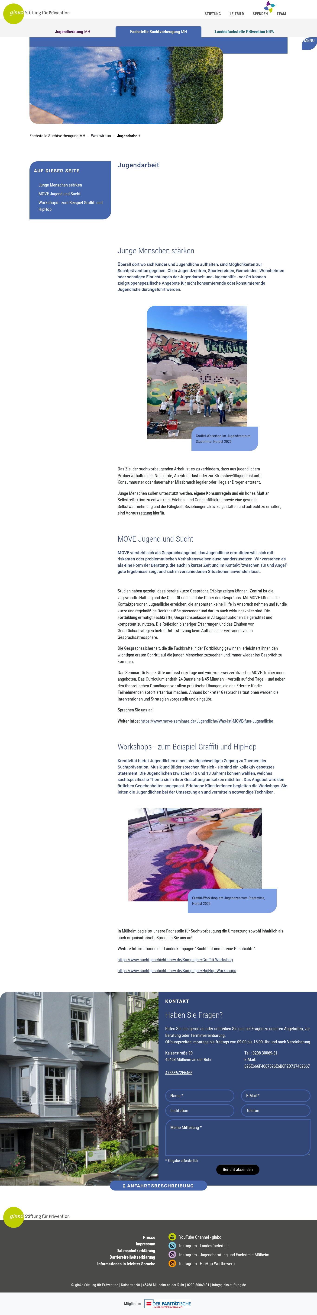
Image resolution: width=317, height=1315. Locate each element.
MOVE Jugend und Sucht (60, 193)
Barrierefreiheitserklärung (132, 1257)
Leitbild (237, 14)
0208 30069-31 (265, 1053)
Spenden (260, 14)
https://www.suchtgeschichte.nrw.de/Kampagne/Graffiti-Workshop (175, 959)
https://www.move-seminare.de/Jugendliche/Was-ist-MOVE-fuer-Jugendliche (207, 721)
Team (281, 14)
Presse (149, 1237)
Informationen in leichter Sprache (126, 1264)
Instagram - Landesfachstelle (204, 1245)
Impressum (145, 1244)
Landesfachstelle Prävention (244, 31)
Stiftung (213, 14)
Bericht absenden (238, 1169)
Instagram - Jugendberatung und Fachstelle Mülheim (223, 1254)
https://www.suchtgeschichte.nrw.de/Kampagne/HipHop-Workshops (177, 970)
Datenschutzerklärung (135, 1250)
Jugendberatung (72, 31)
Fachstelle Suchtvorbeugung (158, 31)
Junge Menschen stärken (60, 185)
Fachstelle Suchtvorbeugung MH (57, 135)
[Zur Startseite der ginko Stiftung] (36, 14)
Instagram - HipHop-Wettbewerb (206, 1263)
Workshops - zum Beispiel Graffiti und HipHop (71, 206)
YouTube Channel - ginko (199, 1237)
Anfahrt (160, 1185)
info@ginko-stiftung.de (229, 1285)
